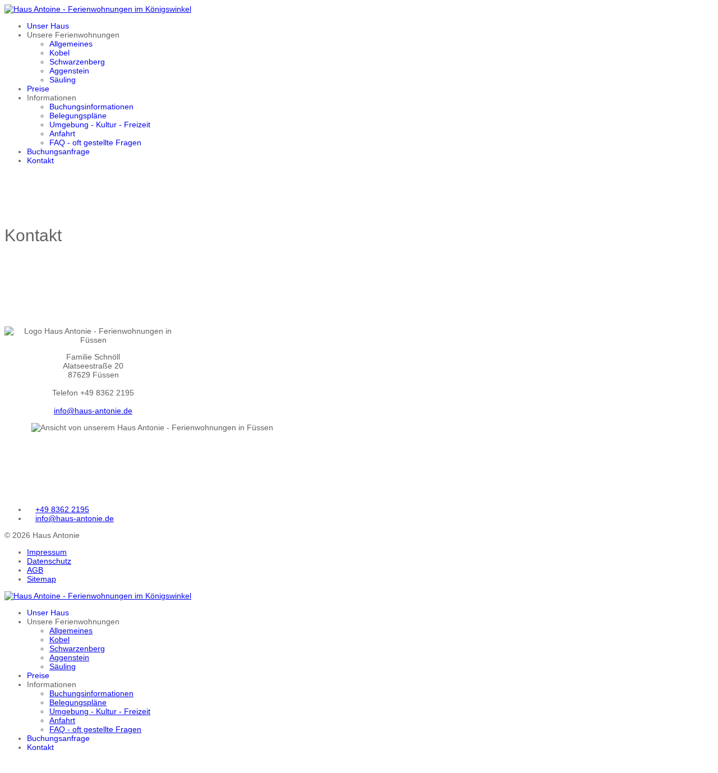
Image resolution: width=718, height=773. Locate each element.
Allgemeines (71, 43)
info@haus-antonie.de (93, 410)
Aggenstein (69, 70)
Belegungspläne (78, 115)
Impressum (47, 551)
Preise (38, 88)
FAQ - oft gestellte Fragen (95, 142)
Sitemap (41, 578)
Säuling (62, 79)
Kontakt (40, 160)
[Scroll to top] (7, 764)
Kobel (59, 52)
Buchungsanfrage (58, 151)
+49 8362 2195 (62, 509)
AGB (35, 569)
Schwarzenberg (77, 61)
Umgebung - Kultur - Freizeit (99, 124)
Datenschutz (49, 560)
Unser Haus (48, 25)
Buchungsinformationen (91, 106)
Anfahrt (62, 133)
